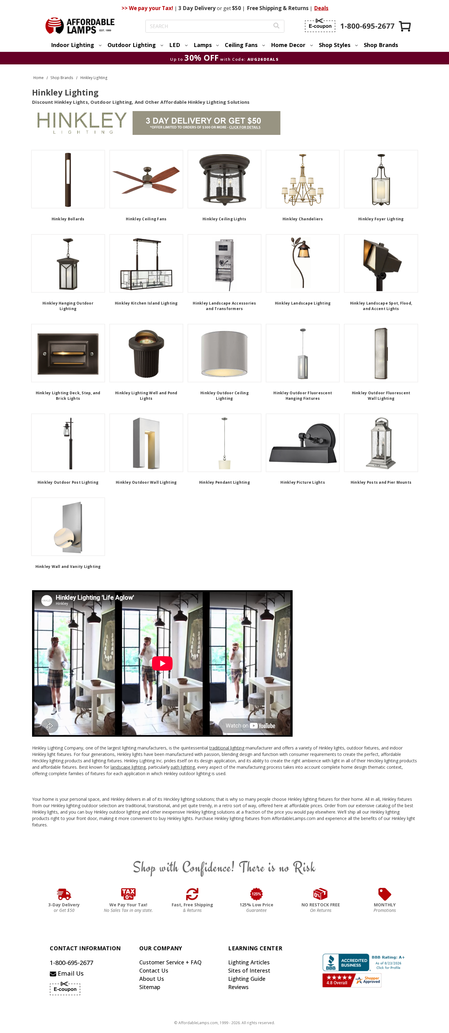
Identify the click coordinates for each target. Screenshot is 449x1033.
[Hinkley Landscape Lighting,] (302, 263)
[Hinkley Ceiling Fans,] (146, 179)
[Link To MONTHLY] (385, 894)
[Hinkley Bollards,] (68, 179)
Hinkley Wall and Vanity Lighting (68, 566)
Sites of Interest (249, 970)
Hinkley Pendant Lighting (224, 482)
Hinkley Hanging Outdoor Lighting (67, 306)
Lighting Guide (246, 978)
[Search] (276, 26)
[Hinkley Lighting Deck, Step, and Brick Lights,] (68, 353)
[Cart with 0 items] (405, 26)
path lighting (183, 767)
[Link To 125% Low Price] (256, 894)
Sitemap (149, 987)
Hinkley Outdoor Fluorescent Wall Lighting (381, 395)
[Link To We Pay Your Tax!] (128, 894)
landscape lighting (128, 767)
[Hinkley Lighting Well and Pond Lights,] (146, 353)
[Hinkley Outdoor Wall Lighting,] (146, 443)
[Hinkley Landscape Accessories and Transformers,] (224, 263)
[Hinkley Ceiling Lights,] (224, 179)
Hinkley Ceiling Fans (146, 219)
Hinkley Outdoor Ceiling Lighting (224, 395)
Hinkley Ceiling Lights (224, 219)
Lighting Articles (249, 962)
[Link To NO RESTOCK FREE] (321, 894)
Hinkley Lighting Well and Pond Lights (146, 395)
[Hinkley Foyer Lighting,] (380, 179)
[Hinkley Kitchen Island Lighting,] (146, 263)
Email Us (70, 973)
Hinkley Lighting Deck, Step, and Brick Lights (68, 395)
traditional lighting (226, 748)
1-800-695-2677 (71, 963)
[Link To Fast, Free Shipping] (192, 894)
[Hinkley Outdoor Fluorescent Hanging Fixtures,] (302, 353)
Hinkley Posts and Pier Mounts (381, 482)
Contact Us (153, 970)
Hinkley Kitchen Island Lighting (146, 303)
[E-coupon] (320, 25)
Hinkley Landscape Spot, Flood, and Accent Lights (381, 306)
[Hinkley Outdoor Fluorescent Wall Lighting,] (380, 353)
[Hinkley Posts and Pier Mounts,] (380, 443)
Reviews (238, 987)
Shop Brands (381, 45)
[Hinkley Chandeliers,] (302, 179)
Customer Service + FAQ (170, 962)
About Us (151, 978)
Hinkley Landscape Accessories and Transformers (224, 306)
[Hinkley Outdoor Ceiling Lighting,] (224, 353)
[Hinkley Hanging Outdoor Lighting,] (68, 263)
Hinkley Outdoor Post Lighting (68, 482)
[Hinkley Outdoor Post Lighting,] (68, 443)
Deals (321, 8)
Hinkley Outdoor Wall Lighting (146, 482)
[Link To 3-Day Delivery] (64, 894)
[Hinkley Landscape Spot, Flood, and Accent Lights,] (380, 263)
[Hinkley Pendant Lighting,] (224, 443)
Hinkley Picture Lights (302, 482)
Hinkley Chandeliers (303, 219)
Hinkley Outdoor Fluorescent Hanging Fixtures (302, 395)
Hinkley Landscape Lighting (303, 303)
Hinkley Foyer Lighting (381, 219)
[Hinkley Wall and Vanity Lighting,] (68, 526)
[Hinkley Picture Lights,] (302, 443)
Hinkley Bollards (68, 219)
